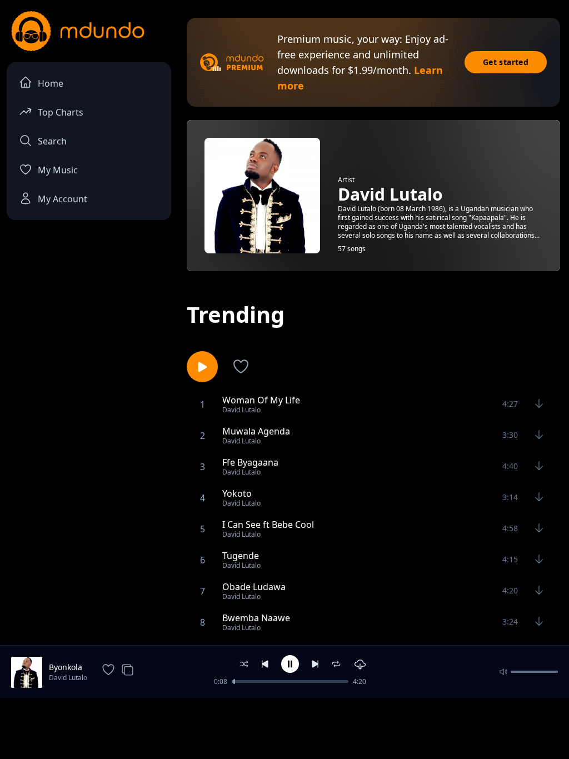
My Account (62, 199)
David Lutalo (68, 677)
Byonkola (65, 667)
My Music (58, 170)
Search (52, 141)
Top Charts (60, 112)
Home (50, 83)
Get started (505, 62)
